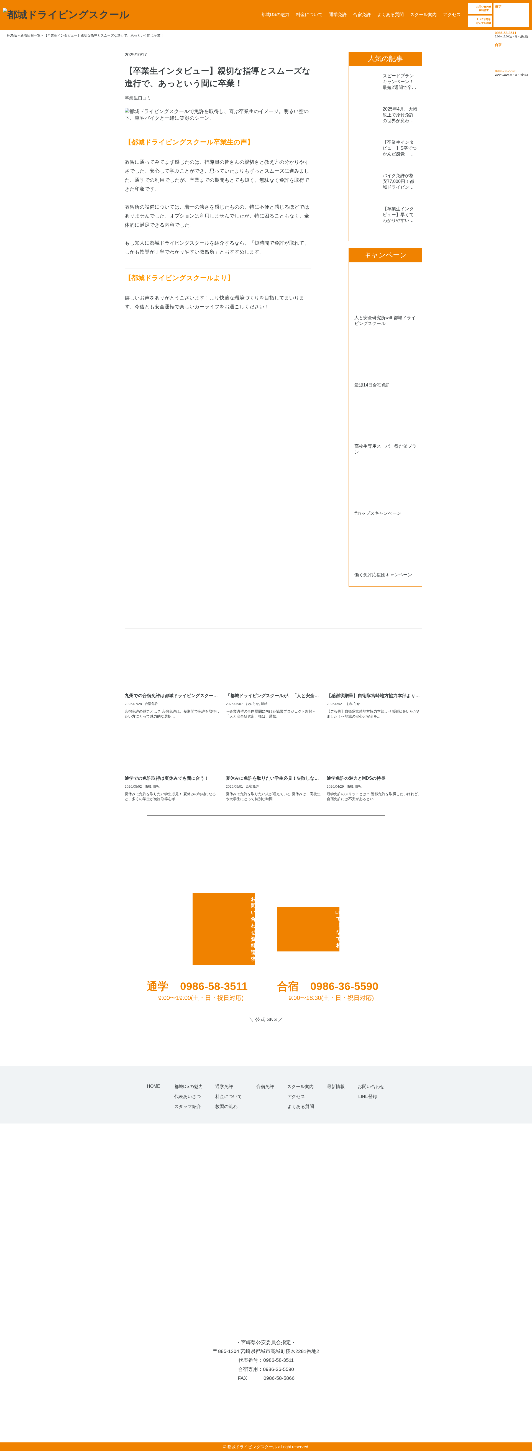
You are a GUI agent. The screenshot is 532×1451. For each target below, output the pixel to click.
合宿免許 (362, 14)
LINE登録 (367, 1096)
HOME (153, 1086)
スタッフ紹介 (187, 1106)
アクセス (452, 14)
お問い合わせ (371, 1086)
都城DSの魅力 (275, 14)
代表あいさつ (187, 1096)
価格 (148, 786)
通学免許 (338, 14)
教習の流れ (226, 1106)
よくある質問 (390, 14)
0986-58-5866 (279, 1378)
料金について (309, 14)
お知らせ (252, 704)
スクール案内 (423, 14)
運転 (264, 704)
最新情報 (336, 1086)
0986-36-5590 (278, 1369)
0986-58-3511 (278, 1360)
